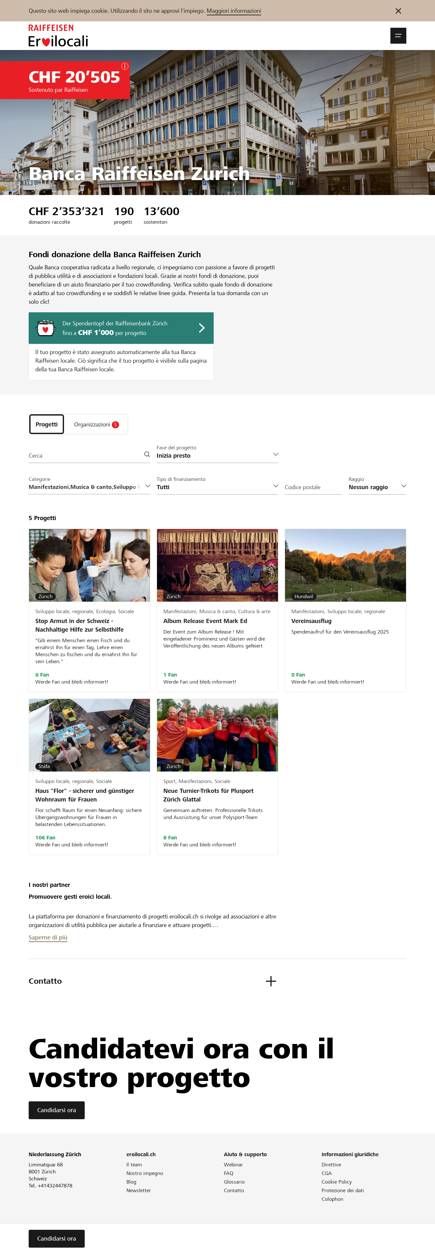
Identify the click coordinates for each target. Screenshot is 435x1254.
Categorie (39, 479)
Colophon (332, 1199)
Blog (131, 1182)
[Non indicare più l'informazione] (398, 10)
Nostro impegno (144, 1173)
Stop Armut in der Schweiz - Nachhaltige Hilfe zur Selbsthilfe (79, 625)
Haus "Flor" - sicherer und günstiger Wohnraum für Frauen (84, 795)
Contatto (234, 1190)
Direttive (331, 1165)
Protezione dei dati (343, 1190)
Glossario (234, 1182)
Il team (134, 1165)
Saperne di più (48, 937)
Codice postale (302, 487)
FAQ (228, 1173)
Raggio (356, 479)
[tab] (46, 424)
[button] (398, 36)
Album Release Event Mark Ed (205, 621)
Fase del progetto (176, 448)
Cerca (35, 455)
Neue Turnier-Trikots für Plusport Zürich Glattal (208, 795)
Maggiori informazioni (234, 10)
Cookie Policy (337, 1182)
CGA (327, 1173)
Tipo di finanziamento (181, 479)
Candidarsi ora (56, 1110)
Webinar (233, 1165)
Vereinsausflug (312, 621)
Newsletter (138, 1190)
